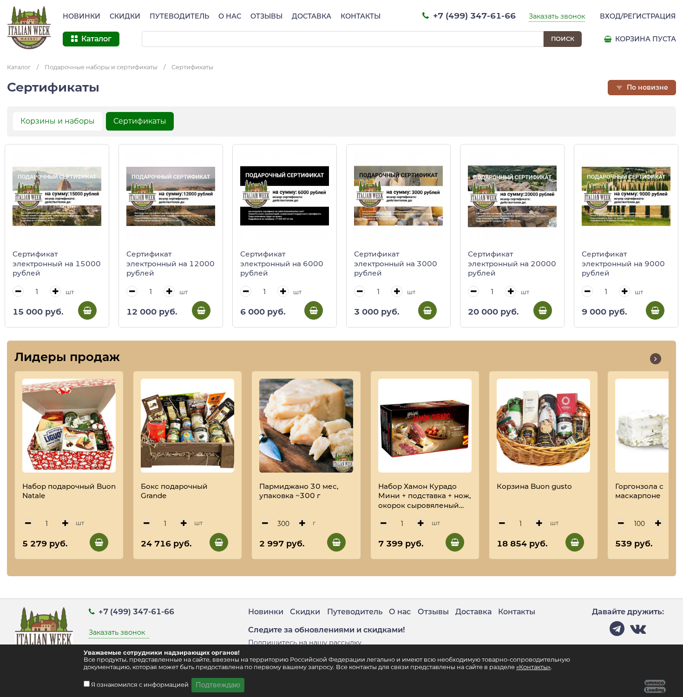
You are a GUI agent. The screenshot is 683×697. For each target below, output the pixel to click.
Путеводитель (179, 16)
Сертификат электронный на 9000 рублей (623, 263)
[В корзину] (87, 310)
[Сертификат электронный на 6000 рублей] (284, 196)
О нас (229, 16)
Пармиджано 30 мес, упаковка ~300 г (298, 491)
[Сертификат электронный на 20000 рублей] (512, 196)
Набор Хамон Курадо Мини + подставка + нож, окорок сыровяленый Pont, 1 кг (424, 496)
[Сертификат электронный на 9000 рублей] (626, 196)
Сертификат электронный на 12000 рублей (170, 263)
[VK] (638, 631)
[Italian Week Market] (29, 28)
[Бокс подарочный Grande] (187, 425)
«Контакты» (533, 667)
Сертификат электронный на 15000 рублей (57, 263)
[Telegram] (617, 631)
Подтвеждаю (218, 685)
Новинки (81, 16)
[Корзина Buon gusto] (543, 425)
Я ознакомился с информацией (140, 684)
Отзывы (266, 16)
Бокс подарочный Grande (174, 491)
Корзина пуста (644, 39)
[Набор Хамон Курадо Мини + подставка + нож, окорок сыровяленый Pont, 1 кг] (425, 425)
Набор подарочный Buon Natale (69, 491)
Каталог (19, 67)
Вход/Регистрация (638, 16)
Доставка (311, 16)
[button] (655, 358)
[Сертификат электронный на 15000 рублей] (57, 196)
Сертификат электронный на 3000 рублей (395, 263)
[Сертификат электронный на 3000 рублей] (398, 196)
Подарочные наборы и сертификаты (101, 67)
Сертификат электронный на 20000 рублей (512, 263)
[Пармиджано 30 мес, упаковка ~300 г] (306, 425)
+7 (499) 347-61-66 (473, 15)
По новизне (646, 87)
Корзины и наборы (57, 121)
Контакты (361, 16)
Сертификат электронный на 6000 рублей (281, 263)
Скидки (125, 16)
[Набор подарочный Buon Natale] (69, 425)
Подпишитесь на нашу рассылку (304, 642)
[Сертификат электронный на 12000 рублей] (170, 196)
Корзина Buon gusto (534, 486)
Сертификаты (192, 67)
